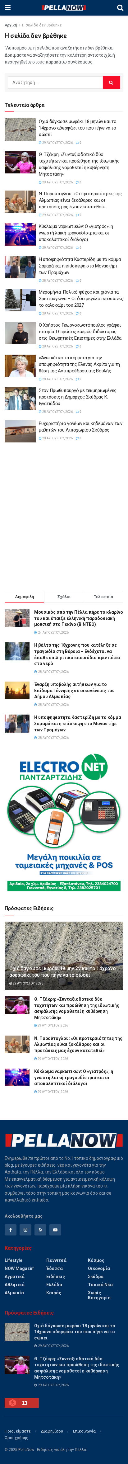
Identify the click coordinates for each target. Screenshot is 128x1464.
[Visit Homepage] (64, 8)
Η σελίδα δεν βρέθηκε (42, 25)
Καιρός (53, 1292)
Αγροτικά (15, 1276)
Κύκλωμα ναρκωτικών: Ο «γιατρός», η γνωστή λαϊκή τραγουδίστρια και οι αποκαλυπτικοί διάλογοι (76, 233)
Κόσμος (96, 1260)
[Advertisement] (64, 517)
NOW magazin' (19, 1268)
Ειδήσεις (55, 1276)
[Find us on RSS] (40, 1229)
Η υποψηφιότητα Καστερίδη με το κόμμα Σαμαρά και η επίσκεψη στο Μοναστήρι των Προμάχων (80, 266)
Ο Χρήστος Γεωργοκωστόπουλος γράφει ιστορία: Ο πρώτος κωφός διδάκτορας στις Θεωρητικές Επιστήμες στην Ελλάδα (80, 331)
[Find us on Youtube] (55, 1229)
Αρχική (11, 25)
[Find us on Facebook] (10, 1229)
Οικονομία (99, 1268)
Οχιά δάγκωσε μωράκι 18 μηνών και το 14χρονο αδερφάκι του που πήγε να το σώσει (78, 128)
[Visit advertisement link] (64, 822)
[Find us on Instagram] (25, 1229)
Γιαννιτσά (56, 1260)
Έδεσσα (54, 1268)
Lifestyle (13, 1260)
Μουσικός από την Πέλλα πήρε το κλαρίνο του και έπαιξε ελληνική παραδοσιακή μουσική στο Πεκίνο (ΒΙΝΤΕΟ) (78, 618)
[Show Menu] (8, 8)
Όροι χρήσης (16, 1437)
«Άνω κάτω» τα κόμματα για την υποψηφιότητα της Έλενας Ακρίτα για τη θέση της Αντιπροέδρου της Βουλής (79, 364)
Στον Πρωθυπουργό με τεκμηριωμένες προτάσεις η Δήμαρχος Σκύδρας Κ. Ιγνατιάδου (78, 397)
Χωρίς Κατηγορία (99, 1295)
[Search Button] (120, 8)
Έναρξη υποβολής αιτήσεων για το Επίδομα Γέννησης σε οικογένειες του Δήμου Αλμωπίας (74, 690)
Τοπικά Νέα (100, 1284)
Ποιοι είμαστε (18, 1431)
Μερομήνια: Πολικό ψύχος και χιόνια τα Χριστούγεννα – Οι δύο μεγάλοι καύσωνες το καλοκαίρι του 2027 (81, 298)
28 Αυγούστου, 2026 (57, 280)
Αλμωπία (14, 1292)
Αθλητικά (15, 1284)
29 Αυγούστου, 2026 (57, 142)
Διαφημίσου (52, 1431)
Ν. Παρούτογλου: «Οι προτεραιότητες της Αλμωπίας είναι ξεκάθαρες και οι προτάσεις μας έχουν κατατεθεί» (80, 200)
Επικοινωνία (84, 1431)
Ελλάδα (54, 1284)
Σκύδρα (95, 1276)
